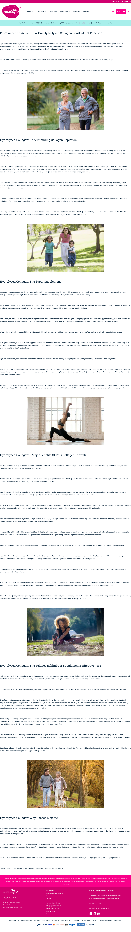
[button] (32, 11)
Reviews (48, 896)
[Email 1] (98, 913)
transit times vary (85, 23)
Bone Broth (6, 905)
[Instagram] (94, 913)
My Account (50, 890)
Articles (48, 898)
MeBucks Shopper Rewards (54, 893)
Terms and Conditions (53, 903)
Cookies (48, 914)
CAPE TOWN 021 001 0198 (121, 1)
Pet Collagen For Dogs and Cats (12, 907)
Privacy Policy (50, 911)
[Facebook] (90, 913)
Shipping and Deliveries (53, 906)
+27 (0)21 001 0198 (95, 903)
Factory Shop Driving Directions (99, 908)
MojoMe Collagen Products (11, 902)
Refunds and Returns (52, 908)
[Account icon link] (128, 11)
